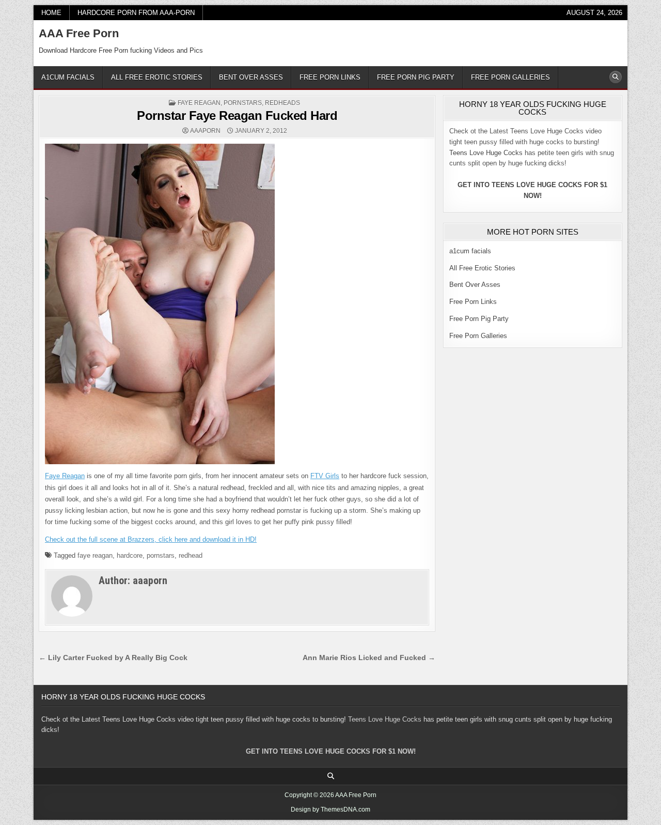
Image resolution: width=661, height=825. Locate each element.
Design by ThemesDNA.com (330, 809)
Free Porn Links (330, 77)
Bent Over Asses (251, 77)
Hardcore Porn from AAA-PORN (136, 13)
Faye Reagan (199, 102)
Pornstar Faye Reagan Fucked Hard (237, 116)
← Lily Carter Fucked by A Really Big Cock (113, 658)
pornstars (243, 102)
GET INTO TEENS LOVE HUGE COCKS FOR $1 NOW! (331, 751)
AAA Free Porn (79, 33)
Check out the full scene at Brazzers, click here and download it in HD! (151, 539)
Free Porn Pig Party (415, 77)
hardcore (130, 555)
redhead (190, 555)
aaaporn (205, 131)
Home (51, 13)
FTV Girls (324, 476)
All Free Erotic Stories (156, 77)
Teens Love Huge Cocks (486, 153)
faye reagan (95, 555)
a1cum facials (68, 77)
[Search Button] (615, 77)
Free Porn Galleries (510, 77)
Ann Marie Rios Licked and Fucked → (369, 658)
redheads (282, 102)
